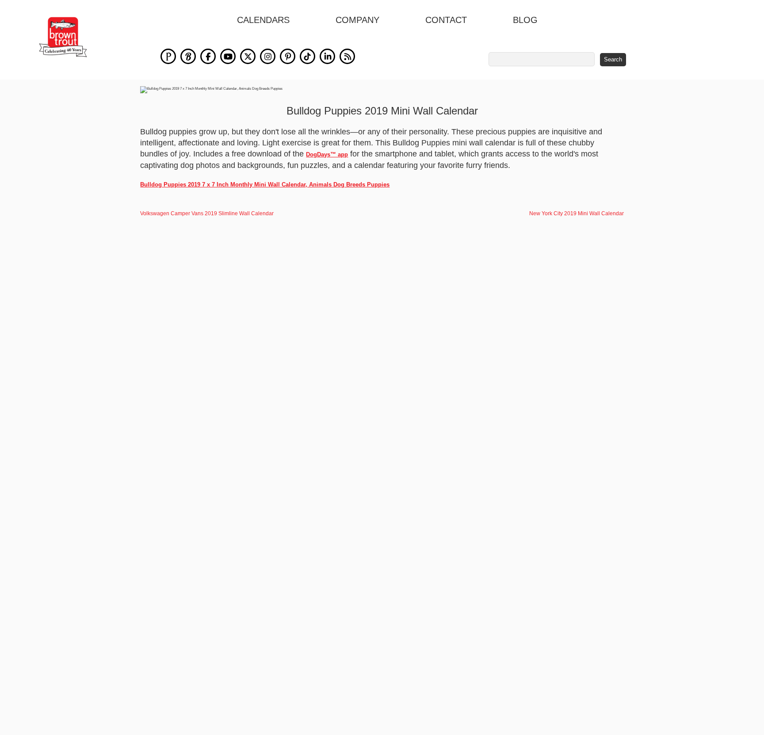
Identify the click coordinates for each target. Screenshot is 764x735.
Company (357, 19)
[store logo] (63, 37)
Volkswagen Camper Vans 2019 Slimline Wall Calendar (207, 213)
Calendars (263, 19)
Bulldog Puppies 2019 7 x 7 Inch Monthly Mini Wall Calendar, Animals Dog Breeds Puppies (265, 184)
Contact (446, 19)
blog (525, 19)
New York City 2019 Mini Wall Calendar (576, 213)
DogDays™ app (327, 154)
